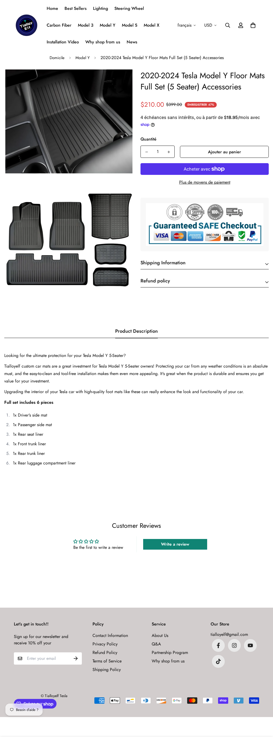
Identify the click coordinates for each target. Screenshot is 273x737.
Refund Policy (105, 652)
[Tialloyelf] (26, 25)
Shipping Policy (107, 669)
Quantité (148, 139)
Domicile (57, 58)
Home (52, 8)
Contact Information (110, 635)
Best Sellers (76, 8)
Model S (129, 25)
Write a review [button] (175, 544)
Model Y (107, 25)
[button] (252, 25)
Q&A (156, 644)
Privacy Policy (105, 644)
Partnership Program (170, 652)
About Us (160, 635)
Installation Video (63, 42)
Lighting (100, 8)
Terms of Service (107, 661)
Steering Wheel (129, 8)
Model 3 (85, 25)
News (132, 42)
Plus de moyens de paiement (204, 182)
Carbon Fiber (59, 25)
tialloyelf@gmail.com (229, 634)
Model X (151, 25)
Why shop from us (102, 42)
